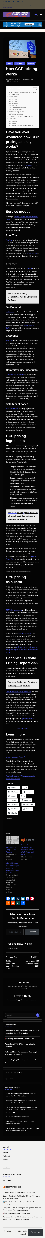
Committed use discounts (19, 107)
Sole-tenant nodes (17, 109)
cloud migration (31, 253)
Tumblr (5, 1159)
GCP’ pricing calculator (14, 610)
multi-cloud (30, 719)
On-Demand (15, 103)
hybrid (24, 719)
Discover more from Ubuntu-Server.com (22, 125)
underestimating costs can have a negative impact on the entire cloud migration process (22, 649)
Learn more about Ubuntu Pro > (17, 757)
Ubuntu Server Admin (20, 944)
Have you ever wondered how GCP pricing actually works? (22, 93)
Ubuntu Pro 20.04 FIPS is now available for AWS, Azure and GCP (27, 849)
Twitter (5, 1153)
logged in (19, 1000)
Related (14, 123)
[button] (13, 948)
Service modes (13, 97)
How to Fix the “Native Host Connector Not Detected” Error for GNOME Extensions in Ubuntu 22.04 (21, 1110)
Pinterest (6, 1156)
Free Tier (14, 101)
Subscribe (32, 932)
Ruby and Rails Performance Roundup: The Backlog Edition (21, 1053)
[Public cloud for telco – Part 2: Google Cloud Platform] (12, 840)
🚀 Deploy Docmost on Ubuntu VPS (16, 1213)
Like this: (14, 121)
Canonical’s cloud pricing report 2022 (18, 692)
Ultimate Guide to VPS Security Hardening (19, 1192)
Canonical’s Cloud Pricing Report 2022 (21, 116)
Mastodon (6, 1168)
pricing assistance (24, 633)
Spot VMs (14, 105)
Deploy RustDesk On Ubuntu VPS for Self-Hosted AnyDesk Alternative (22, 1032)
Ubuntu (31, 63)
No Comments (14, 81)
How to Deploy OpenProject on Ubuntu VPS (21, 1061)
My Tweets (9, 1079)
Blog (9, 63)
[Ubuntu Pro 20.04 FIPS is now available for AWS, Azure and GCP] (27, 840)
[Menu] (41, 14)
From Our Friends (13, 1187)
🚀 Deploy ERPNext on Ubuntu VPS (19, 1038)
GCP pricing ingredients (16, 112)
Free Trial (14, 99)
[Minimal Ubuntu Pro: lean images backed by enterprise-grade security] (13, 877)
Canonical (19, 63)
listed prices (28, 165)
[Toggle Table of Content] (34, 89)
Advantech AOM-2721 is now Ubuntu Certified (20, 1045)
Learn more (12, 119)
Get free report (23, 728)
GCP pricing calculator (16, 114)
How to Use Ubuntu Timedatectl (17, 1117)
